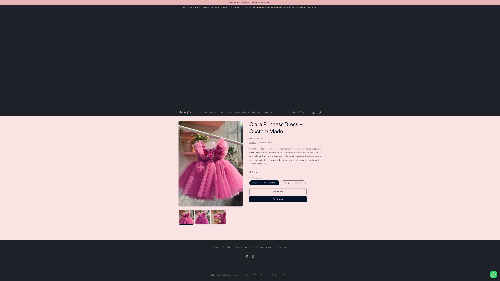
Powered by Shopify (231, 275)
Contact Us (281, 247)
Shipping (252, 142)
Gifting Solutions (256, 247)
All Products (227, 247)
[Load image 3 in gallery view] (218, 217)
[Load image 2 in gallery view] (202, 217)
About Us (270, 247)
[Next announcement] (321, 2)
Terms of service (285, 275)
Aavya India (220, 275)
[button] (210, 112)
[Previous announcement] (179, 2)
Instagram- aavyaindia (293, 182)
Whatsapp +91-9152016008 (264, 182)
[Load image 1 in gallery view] (186, 217)
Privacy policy (271, 275)
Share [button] (254, 172)
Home (216, 247)
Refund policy (259, 275)
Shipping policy (246, 275)
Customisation (241, 247)
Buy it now (278, 199)
